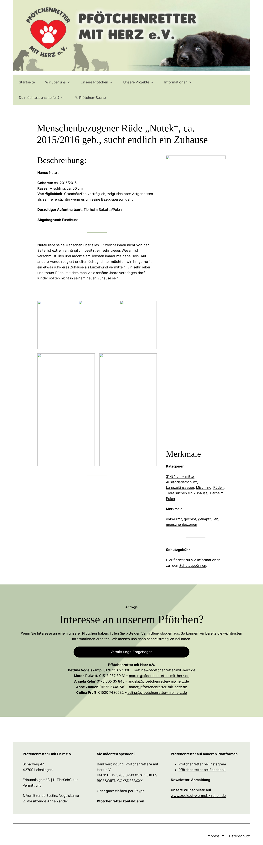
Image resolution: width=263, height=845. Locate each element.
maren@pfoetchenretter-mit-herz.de (159, 676)
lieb (215, 519)
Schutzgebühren (192, 565)
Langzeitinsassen (180, 487)
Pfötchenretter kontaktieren (120, 801)
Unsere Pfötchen (94, 82)
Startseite (27, 82)
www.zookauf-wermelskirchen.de (198, 796)
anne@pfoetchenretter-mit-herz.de (158, 687)
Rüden (218, 487)
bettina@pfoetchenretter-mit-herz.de (164, 670)
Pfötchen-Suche (92, 98)
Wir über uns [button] (55, 82)
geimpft (204, 519)
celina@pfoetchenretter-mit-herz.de (157, 692)
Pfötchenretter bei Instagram (202, 764)
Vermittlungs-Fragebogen (131, 652)
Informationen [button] (176, 82)
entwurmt (174, 519)
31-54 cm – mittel (180, 476)
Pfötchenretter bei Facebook (202, 770)
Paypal (139, 791)
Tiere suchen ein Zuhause (186, 493)
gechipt (190, 519)
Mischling (203, 487)
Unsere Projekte (136, 82)
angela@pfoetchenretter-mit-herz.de (158, 681)
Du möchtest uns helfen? (39, 98)
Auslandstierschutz (181, 482)
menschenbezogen (181, 524)
